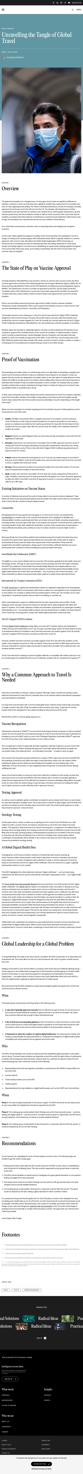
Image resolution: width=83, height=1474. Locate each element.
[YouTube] (69, 2)
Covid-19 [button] (16, 1290)
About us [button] (5, 1421)
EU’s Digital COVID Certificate (16, 626)
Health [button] (6, 1290)
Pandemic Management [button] (31, 1290)
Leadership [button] (6, 1427)
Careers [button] (5, 1432)
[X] (53, 2)
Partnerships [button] (7, 1400)
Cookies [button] (4, 1440)
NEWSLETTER (76, 3)
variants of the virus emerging (41, 1206)
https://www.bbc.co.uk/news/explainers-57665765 (19, 1253)
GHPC (7, 561)
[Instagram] (61, 2)
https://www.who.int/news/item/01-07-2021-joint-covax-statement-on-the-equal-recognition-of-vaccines (34, 1257)
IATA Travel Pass (11, 588)
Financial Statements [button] (9, 1449)
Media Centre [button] (46, 1449)
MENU (79, 10)
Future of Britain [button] (9, 1405)
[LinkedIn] (57, 2)
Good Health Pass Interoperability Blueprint (21, 884)
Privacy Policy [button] (6, 1444)
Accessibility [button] (46, 1444)
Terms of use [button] (46, 1440)
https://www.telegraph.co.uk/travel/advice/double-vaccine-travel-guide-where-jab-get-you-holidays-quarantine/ (36, 1245)
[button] (3, 9)
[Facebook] (65, 2)
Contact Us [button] (5, 1453)
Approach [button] (6, 1395)
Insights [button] (47, 1395)
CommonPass (7, 517)
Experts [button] (47, 1400)
